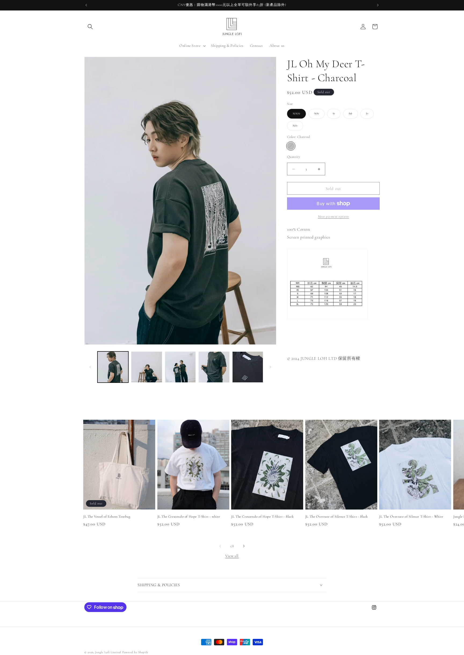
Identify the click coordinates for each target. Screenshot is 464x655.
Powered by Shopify (135, 652)
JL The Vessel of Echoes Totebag (106, 516)
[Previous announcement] (86, 5)
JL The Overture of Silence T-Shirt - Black (336, 516)
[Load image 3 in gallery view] (180, 366)
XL (298, 127)
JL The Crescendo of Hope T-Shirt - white (188, 516)
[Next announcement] (378, 5)
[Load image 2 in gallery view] (146, 366)
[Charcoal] (291, 146)
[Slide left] (90, 367)
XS (319, 115)
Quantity (293, 157)
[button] (90, 27)
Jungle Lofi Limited (108, 652)
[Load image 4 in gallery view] (213, 366)
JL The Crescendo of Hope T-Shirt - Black (262, 516)
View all (232, 556)
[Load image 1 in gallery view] (112, 366)
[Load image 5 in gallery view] (247, 366)
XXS (299, 115)
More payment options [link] (333, 216)
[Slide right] (270, 367)
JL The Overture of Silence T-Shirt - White (411, 516)
